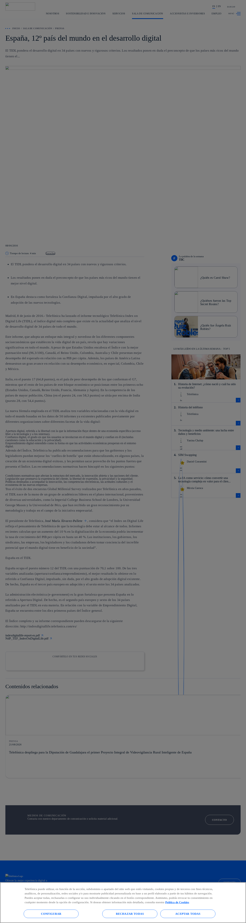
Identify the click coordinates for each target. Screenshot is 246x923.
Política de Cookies (177, 902)
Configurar (51, 913)
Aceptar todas (187, 913)
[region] (123, 902)
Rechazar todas (130, 913)
